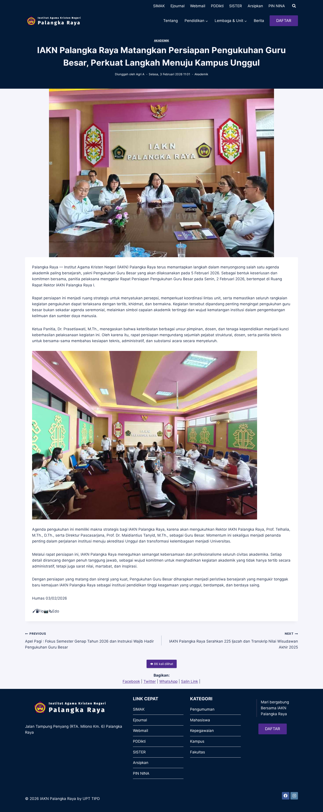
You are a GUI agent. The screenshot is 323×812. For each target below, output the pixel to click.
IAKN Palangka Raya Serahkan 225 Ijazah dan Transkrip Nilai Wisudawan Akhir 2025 (233, 640)
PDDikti (217, 6)
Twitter (149, 681)
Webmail (197, 6)
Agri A (140, 74)
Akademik (161, 40)
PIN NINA (277, 6)
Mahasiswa (200, 720)
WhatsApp (168, 681)
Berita (259, 20)
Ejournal (178, 6)
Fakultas (197, 752)
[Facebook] (285, 795)
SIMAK (159, 6)
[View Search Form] (294, 6)
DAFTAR (283, 20)
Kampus (197, 741)
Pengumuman (202, 709)
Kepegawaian (202, 730)
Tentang (170, 20)
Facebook (131, 681)
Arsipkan (255, 6)
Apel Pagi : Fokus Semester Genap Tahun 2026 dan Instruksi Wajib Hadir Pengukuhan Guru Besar (89, 640)
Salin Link (189, 681)
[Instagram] (294, 795)
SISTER (235, 6)
